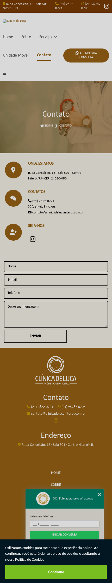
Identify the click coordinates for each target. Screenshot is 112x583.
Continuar (56, 572)
